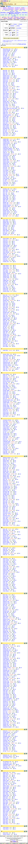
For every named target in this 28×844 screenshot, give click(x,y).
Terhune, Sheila (6, 737)
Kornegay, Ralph (6, 406)
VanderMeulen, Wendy (7, 764)
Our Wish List (17, 7)
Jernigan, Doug (6, 359)
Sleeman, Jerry (6, 689)
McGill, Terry (5, 490)
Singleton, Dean (6, 686)
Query (23, 18)
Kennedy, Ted (5, 391)
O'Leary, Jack (5, 547)
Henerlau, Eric (5, 324)
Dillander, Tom (5, 202)
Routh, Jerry (5, 629)
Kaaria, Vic (5, 375)
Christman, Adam (6, 153)
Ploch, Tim (5, 577)
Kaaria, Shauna (6, 374)
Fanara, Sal (5, 239)
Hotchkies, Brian (6, 335)
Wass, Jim (5, 784)
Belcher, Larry (5, 86)
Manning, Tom (5, 464)
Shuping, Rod (5, 672)
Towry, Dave (5, 744)
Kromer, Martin (6, 413)
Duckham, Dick (6, 210)
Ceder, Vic (5, 152)
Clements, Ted (6, 164)
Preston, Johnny (6, 588)
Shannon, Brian (6, 664)
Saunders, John (6, 652)
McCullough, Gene (6, 487)
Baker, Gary (5, 74)
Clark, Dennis (5, 157)
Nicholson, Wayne (6, 537)
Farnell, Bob (5, 242)
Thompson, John (6, 740)
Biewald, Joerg (6, 101)
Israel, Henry (5, 350)
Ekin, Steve (5, 226)
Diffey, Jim (5, 201)
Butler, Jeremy (6, 133)
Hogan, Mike (5, 331)
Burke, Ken (5, 129)
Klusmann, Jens (6, 401)
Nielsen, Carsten (6, 538)
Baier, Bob (5, 70)
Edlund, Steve (5, 221)
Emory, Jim (5, 231)
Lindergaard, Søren (6, 441)
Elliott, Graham (6, 230)
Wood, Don (5, 815)
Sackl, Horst (5, 644)
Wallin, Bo (5, 779)
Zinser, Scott (5, 832)
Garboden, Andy (6, 268)
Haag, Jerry (5, 294)
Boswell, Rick (5, 109)
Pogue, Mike (5, 581)
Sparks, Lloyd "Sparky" (7, 698)
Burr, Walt (5, 131)
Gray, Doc (5, 284)
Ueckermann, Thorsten (7, 756)
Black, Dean (5, 104)
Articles (18, 25)
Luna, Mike (5, 451)
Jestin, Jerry (5, 360)
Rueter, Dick (5, 633)
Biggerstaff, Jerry (6, 102)
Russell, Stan (5, 636)
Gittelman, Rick (6, 276)
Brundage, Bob (6, 124)
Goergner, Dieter (6, 277)
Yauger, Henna (6, 827)
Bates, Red (5, 82)
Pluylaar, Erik (5, 578)
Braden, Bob (5, 112)
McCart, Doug (5, 483)
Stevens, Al (5, 710)
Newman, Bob (5, 535)
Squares (15, 24)
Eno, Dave (5, 233)
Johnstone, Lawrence (7, 364)
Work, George (5, 818)
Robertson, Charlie (6, 621)
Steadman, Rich (6, 707)
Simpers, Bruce (6, 683)
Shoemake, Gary (6, 670)
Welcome (5, 7)
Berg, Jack (5, 91)
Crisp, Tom (5, 184)
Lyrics (15, 18)
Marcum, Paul (5, 467)
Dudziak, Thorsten (6, 211)
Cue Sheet (10, 18)
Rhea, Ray (5, 613)
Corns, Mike (5, 174)
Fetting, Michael (6, 246)
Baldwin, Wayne (6, 78)
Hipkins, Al (5, 328)
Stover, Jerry (5, 713)
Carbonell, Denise (6, 143)
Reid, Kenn (5, 609)
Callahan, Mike (6, 140)
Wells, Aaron (5, 792)
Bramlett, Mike (6, 116)
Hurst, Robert (5, 346)
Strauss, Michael (6, 714)
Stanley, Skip (5, 705)
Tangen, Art (5, 730)
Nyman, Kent (5, 543)
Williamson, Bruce (6, 808)
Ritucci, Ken (5, 617)
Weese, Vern (5, 789)
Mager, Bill (5, 459)
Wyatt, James (5, 823)
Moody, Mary (5, 507)
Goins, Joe (5, 278)
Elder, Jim (5, 227)
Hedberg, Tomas (6, 319)
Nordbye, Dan (5, 539)
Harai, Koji (5, 301)
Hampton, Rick (6, 300)
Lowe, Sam (5, 448)
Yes (14, 30)
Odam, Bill (5, 549)
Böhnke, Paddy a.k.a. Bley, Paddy (10, 108)
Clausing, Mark (6, 159)
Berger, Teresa (6, 94)
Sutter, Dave (5, 720)
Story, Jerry (5, 712)
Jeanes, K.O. (5, 356)
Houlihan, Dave (6, 336)
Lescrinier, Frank (6, 433)
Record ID (19, 18)
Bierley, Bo (5, 100)
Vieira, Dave (5, 767)
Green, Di (5, 285)
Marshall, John (6, 471)
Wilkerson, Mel (6, 806)
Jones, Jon (5, 368)
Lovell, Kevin (5, 446)
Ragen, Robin (5, 597)
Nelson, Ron (5, 530)
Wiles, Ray (5, 804)
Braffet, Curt (5, 113)
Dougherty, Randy (6, 206)
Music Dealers (3, 12)
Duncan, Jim (5, 214)
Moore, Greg (5, 508)
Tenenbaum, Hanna (7, 736)
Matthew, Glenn (6, 476)
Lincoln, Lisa (5, 440)
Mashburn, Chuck (6, 473)
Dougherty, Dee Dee (7, 205)
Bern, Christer (5, 96)
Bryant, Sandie (6, 125)
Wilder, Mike (5, 803)
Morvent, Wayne (6, 521)
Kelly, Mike (5, 389)
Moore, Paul (5, 511)
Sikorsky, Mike (6, 678)
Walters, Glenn (6, 780)
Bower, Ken (5, 110)
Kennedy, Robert (6, 390)
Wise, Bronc (5, 814)
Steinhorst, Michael (7, 709)
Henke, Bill (5, 326)
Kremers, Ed (5, 410)
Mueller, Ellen (5, 522)
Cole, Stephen (5, 170)
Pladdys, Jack (6, 576)
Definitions (12, 25)
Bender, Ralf (5, 87)
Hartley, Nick (5, 309)
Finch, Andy (5, 247)
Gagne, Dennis (6, 265)
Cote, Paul (5, 176)
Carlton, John (5, 144)
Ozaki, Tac (5, 554)
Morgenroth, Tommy (7, 512)
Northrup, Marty (6, 541)
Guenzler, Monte (6, 291)
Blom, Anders (5, 105)
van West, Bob (6, 762)
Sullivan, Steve (6, 718)
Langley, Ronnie (6, 424)
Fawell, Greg (5, 243)
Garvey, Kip (5, 269)
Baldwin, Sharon (6, 77)
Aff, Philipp (5, 55)
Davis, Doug (5, 191)
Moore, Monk (5, 510)
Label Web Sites (18, 12)
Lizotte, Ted (5, 444)
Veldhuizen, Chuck (6, 765)
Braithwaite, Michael (7, 114)
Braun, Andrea (5, 117)
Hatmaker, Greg (6, 312)
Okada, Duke (5, 550)
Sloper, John (5, 690)
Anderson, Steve (6, 62)
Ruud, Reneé (5, 639)
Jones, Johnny (6, 367)
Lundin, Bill (5, 452)
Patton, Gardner (6, 559)
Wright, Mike (5, 822)
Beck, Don (5, 83)
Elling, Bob (5, 229)
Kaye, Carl (5, 382)
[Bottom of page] (26, 47)
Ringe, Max (5, 615)
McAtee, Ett (5, 480)
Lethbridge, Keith (6, 434)
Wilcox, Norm (5, 802)
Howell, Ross (5, 339)
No (17, 30)
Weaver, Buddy (6, 787)
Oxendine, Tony (6, 553)
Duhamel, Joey (6, 213)
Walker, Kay (5, 776)
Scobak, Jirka (5, 662)
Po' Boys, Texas (6, 580)
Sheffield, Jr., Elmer (7, 667)
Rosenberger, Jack (6, 628)
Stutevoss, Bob (6, 717)
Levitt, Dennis (5, 437)
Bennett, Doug (6, 89)
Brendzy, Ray (5, 118)
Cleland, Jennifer (6, 161)
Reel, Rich (5, 605)
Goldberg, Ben (6, 280)
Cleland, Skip (5, 163)
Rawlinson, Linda (6, 602)
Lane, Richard (5, 422)
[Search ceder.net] (9, 0)
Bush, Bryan (5, 132)
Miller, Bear (5, 502)
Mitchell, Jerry (5, 506)
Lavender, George (6, 429)
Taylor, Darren (5, 733)
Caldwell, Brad (6, 139)
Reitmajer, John (6, 611)
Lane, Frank (5, 421)
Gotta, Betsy (5, 281)
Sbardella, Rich (6, 654)
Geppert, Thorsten (6, 273)
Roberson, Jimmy (6, 619)
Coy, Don (5, 180)
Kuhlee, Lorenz (6, 414)
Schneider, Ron (6, 658)
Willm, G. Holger (6, 810)
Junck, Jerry (5, 370)
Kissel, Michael (6, 397)
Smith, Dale (5, 691)
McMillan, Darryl (6, 494)
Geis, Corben (5, 270)
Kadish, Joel (5, 376)
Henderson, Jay (6, 321)
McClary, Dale (5, 484)
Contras (20, 10)
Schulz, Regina (6, 659)
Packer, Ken (5, 558)
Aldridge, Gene (6, 58)
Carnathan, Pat (6, 147)
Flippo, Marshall (6, 252)
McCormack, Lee (6, 486)
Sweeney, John (6, 722)
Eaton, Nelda (5, 219)
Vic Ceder (13, 840)
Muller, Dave (5, 523)
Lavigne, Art (5, 430)
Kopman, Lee (5, 403)
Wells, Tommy (6, 793)
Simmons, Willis (6, 682)
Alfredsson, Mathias (7, 59)
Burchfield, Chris (6, 128)
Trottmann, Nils (6, 745)
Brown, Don (5, 123)
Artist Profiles (24, 12)
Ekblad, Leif (5, 225)
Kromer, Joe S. (6, 412)
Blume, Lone (5, 106)
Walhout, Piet (5, 772)
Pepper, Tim (5, 565)
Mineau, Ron (5, 504)
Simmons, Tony (6, 681)
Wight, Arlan (5, 797)
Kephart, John (5, 393)
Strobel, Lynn (5, 716)
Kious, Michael (6, 395)
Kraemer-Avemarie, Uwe (8, 407)
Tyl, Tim (4, 751)
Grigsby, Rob (5, 289)
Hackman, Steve (6, 296)
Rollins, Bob (5, 625)
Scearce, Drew (6, 655)
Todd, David (5, 741)
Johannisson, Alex (6, 362)
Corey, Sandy (5, 172)
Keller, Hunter (5, 386)
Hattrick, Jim (5, 313)
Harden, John (5, 303)
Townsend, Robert (6, 742)
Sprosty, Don (5, 702)
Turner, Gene (5, 748)
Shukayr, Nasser (6, 671)
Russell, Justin (6, 635)
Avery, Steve (5, 66)
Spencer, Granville (6, 699)
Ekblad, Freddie (6, 223)
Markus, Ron (5, 468)
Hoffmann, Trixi (6, 330)
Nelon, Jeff (5, 529)
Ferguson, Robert (6, 245)
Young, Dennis (6, 828)
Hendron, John (6, 323)
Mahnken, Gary (6, 461)
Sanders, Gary (6, 648)
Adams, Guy (5, 52)
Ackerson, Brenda (6, 50)
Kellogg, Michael (6, 387)
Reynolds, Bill (5, 612)
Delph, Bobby (5, 196)
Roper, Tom (5, 627)
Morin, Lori (5, 514)
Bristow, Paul (5, 120)
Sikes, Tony (5, 676)
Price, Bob (5, 589)
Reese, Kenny (5, 606)
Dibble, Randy (5, 199)
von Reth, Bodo (6, 768)
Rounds (16, 10)
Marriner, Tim (5, 469)
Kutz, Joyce (5, 416)
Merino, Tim (5, 498)
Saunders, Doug (6, 651)
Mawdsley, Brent (6, 477)
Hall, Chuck (5, 299)
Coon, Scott (5, 171)
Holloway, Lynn (6, 334)
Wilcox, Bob (5, 800)
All (2, 10)
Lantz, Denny (5, 425)
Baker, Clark (5, 73)
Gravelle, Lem (5, 282)
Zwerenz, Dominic (6, 834)
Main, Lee (5, 463)
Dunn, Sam (5, 215)
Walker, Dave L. (6, 773)
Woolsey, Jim (5, 816)
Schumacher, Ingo (6, 660)
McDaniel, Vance (6, 488)
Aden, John (5, 54)
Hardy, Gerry (5, 305)
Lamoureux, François (7, 419)
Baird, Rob (5, 71)
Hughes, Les (5, 343)
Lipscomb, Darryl (6, 442)
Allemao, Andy (6, 61)
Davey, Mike (5, 190)
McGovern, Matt (6, 491)
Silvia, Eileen (5, 679)
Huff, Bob (5, 342)
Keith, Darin (5, 385)
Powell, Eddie (5, 584)
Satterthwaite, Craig (7, 649)
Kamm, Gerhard (6, 378)
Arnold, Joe (5, 63)
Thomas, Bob (5, 738)
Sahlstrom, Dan (6, 645)
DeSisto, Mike (5, 198)
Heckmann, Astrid (6, 317)
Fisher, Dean (5, 250)
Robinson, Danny (6, 623)
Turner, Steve (5, 749)
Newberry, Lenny (6, 534)
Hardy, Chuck (5, 304)
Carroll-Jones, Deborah (7, 148)
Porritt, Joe (5, 582)
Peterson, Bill (5, 566)
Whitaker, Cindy (6, 795)
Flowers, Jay (5, 253)
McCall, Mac (5, 481)
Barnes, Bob (5, 81)
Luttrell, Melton (6, 453)
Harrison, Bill (5, 307)
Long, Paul (5, 445)
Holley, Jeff (5, 332)
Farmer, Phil (5, 241)
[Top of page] (24, 47)
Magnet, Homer (6, 460)
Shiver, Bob (5, 668)
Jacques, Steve (6, 354)
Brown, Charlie (6, 121)
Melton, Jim (5, 496)
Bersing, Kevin (6, 97)
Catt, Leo (5, 151)
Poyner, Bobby (6, 586)
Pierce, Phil (5, 573)
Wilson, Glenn (5, 811)
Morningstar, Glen (6, 515)
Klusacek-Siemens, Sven (8, 399)
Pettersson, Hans (6, 570)
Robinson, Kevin (6, 624)
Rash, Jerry (5, 600)
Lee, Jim (4, 432)
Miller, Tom (5, 503)
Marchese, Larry (6, 465)
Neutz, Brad (5, 533)
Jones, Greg (5, 366)
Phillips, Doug (5, 572)
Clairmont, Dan (6, 155)
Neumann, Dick (6, 531)
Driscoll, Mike (5, 207)
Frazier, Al (5, 258)
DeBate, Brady (6, 195)
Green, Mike (5, 287)
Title (8, 17)
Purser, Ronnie (6, 590)
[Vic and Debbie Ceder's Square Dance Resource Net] (4, 0)
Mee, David (5, 495)
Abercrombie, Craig (6, 48)
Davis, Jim (5, 192)
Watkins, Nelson (6, 785)
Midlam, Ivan (5, 499)
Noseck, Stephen (6, 542)
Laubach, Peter (6, 428)
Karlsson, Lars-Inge (7, 380)
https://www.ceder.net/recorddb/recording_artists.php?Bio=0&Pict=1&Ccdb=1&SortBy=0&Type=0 (14, 838)
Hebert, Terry (5, 316)
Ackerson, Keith (6, 51)
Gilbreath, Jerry (6, 274)
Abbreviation (16, 17)
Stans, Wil (5, 706)
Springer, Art (5, 701)
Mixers (17, 11)
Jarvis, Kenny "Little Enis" (8, 355)
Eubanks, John (6, 234)
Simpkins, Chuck (6, 685)
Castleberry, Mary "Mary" (8, 149)
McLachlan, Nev (6, 492)
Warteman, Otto (6, 783)
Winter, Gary (5, 812)
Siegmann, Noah (6, 675)
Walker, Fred (5, 775)
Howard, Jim (5, 338)
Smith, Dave (5, 693)
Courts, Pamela (6, 178)
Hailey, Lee (5, 297)
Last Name (19, 28)
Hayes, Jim (5, 315)
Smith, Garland (6, 694)
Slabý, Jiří (5, 687)
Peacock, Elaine (6, 563)
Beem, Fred (5, 85)
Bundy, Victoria (6, 127)
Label (12, 17)
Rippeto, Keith (5, 616)
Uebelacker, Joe (6, 755)
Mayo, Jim (5, 479)
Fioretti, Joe (5, 249)
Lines (24, 10)
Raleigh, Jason (6, 598)
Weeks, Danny (6, 788)
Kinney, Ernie (5, 394)
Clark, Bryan (5, 156)
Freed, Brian (5, 260)
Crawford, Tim (5, 183)
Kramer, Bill (5, 409)
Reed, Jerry (5, 604)
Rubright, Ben (5, 631)
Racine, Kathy (5, 596)
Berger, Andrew (6, 93)
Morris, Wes (5, 518)
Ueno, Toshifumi (6, 757)
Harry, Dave (5, 308)
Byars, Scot (5, 135)
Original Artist (22, 17)
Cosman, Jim (5, 175)
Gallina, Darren (6, 266)
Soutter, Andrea (6, 697)
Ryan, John (5, 640)
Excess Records (11, 7)
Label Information (10, 12)
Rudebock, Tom (6, 632)
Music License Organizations (8, 9)
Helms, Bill (5, 320)
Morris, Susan (5, 517)
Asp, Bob (5, 65)
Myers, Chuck (5, 525)
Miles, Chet (5, 500)
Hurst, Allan (5, 344)
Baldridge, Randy (6, 75)
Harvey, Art (5, 311)
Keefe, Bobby (5, 383)
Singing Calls (7, 10)
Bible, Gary (5, 98)
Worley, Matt (5, 820)
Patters (12, 10)
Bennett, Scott (6, 90)
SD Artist (5, 18)
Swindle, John (5, 724)
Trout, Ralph (5, 747)
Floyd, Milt (5, 254)
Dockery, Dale (5, 203)
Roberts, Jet (5, 620)
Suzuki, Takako (6, 721)
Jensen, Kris (5, 358)
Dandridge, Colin (6, 188)
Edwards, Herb (6, 222)
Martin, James (6, 472)
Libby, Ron (5, 438)
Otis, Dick (5, 551)
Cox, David (5, 179)
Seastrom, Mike (6, 663)
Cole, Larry (5, 167)
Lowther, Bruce (6, 449)
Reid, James (5, 608)
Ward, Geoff (5, 781)
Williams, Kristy (6, 807)
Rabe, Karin (5, 594)
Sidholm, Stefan (6, 674)
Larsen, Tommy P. (6, 426)
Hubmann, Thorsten (7, 340)
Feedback (17, 9)
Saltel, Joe (5, 647)
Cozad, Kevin (5, 182)
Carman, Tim (5, 145)
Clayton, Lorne (6, 160)
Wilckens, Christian (7, 799)
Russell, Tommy (6, 637)
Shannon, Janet (6, 666)
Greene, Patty (5, 288)
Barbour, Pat (5, 79)
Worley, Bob (5, 819)
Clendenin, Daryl (6, 166)
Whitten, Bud (5, 796)
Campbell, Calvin (6, 141)
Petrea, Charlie (6, 567)
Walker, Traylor (6, 777)
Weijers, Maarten (6, 791)
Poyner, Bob (5, 585)
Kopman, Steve (6, 405)
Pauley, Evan (5, 561)
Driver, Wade (5, 209)
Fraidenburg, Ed (6, 256)
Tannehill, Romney (6, 732)
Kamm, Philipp (6, 379)
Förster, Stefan (6, 238)
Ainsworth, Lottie (6, 57)
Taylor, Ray (5, 734)
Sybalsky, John (6, 725)
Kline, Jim (5, 398)
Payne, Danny (5, 562)
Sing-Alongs (12, 11)
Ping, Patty (5, 574)
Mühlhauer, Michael (7, 457)
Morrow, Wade (5, 519)
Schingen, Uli (5, 656)
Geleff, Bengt (5, 272)
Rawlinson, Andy (6, 601)
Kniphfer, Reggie (6, 402)
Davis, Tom (5, 194)
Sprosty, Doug (5, 703)
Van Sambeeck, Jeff (7, 761)
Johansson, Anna (6, 363)
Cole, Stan (5, 168)
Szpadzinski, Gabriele (7, 726)
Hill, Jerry (5, 327)
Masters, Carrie (6, 475)
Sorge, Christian (6, 695)
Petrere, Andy (5, 569)
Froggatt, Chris (6, 261)
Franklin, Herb (5, 257)
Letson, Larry (5, 436)
